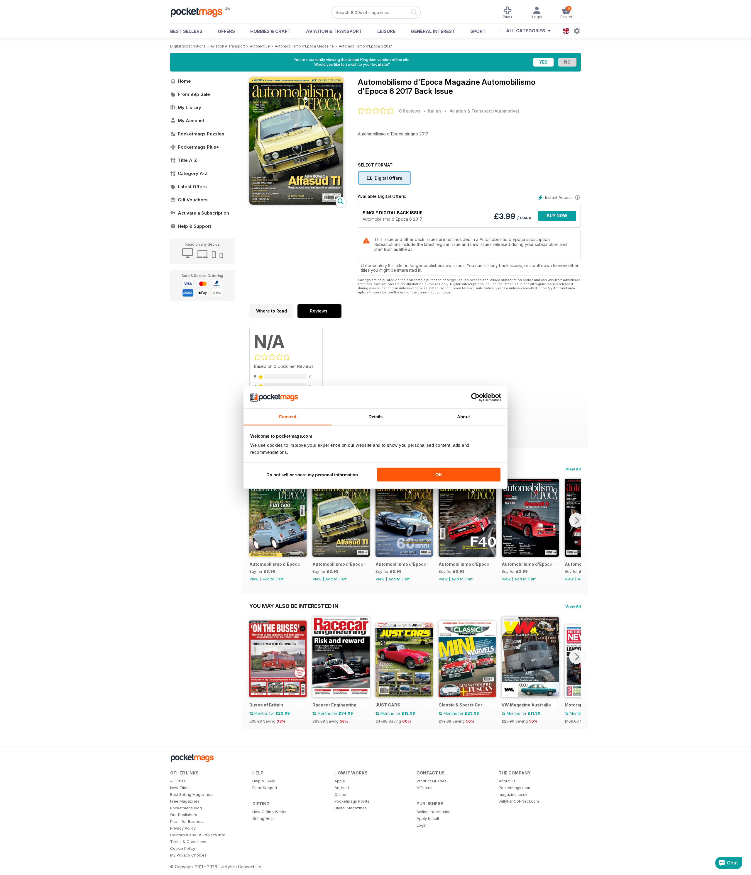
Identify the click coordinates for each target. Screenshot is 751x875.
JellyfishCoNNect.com (519, 801)
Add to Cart (272, 579)
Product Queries (431, 781)
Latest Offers (192, 186)
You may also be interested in (293, 606)
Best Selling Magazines (191, 794)
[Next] (576, 520)
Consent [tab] (287, 416)
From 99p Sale (194, 94)
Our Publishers (183, 814)
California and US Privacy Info (197, 834)
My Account (191, 120)
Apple (339, 781)
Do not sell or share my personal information (312, 474)
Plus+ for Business (187, 821)
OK (438, 474)
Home (184, 81)
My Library (189, 107)
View (253, 579)
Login (422, 825)
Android (341, 787)
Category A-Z (193, 173)
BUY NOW (557, 215)
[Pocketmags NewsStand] (199, 12)
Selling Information (434, 811)
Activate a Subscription (203, 213)
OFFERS (226, 31)
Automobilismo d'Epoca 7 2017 (276, 564)
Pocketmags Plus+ (198, 147)
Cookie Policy (182, 848)
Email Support (264, 787)
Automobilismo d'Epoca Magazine (304, 46)
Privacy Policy (183, 828)
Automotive (260, 46)
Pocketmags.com (514, 787)
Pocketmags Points (351, 801)
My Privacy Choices (188, 855)
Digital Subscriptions (188, 46)
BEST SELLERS (186, 31)
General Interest (433, 31)
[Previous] (253, 520)
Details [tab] (375, 416)
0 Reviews (409, 110)
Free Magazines (184, 801)
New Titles (180, 787)
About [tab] (463, 416)
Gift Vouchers (193, 200)
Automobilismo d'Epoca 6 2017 (365, 46)
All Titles (178, 781)
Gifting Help (263, 818)
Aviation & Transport (334, 31)
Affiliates (424, 787)
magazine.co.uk (513, 794)
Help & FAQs (263, 781)
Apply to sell (428, 818)
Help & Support (194, 226)
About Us (507, 781)
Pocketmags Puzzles (201, 134)
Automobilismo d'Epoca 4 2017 (466, 564)
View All (573, 469)
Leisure (386, 31)
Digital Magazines (350, 808)
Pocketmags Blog (186, 808)
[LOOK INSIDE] (296, 203)
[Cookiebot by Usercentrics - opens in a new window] (475, 397)
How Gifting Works (269, 811)
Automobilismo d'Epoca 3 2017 (529, 564)
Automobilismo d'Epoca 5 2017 (403, 564)
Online (340, 794)
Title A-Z (187, 160)
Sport (478, 31)
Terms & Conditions (188, 841)
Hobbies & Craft (270, 31)
